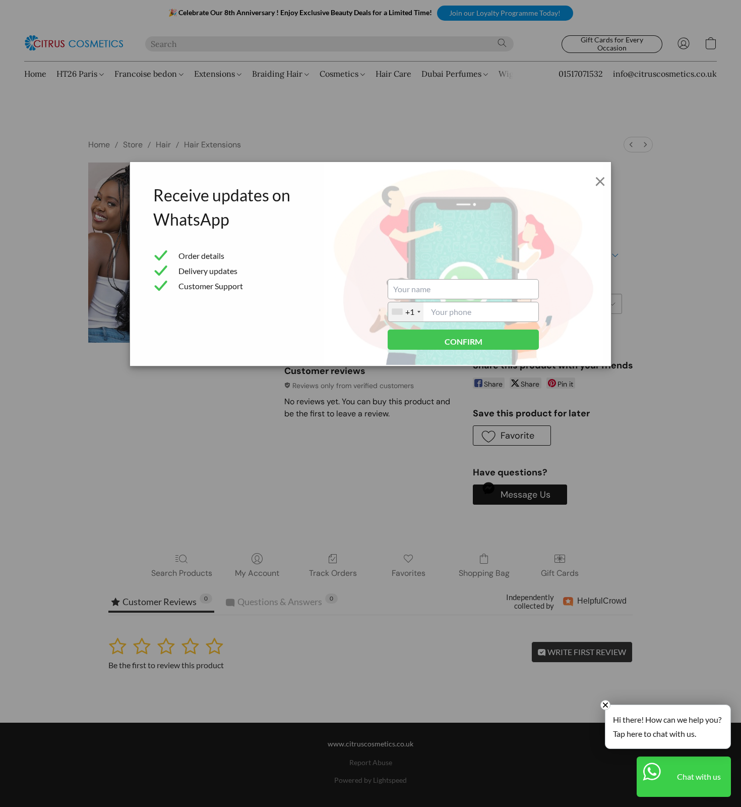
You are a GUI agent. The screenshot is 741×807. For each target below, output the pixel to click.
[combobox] (405, 311)
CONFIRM (463, 341)
